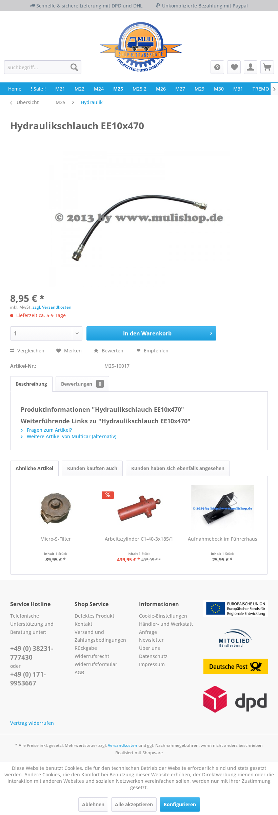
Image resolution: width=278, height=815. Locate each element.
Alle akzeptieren (134, 804)
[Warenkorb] (267, 67)
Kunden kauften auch (92, 468)
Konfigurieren (180, 804)
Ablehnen (93, 804)
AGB (79, 672)
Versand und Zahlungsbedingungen (100, 636)
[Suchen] (74, 67)
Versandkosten (122, 745)
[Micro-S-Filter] (55, 508)
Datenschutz (153, 656)
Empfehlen (155, 350)
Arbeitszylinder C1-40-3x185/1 (139, 539)
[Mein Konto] (250, 67)
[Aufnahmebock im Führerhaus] (222, 508)
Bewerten (112, 350)
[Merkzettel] (234, 67)
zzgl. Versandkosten (52, 307)
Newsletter (151, 640)
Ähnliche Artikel (34, 468)
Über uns (149, 648)
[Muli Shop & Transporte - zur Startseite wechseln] (141, 47)
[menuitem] (42, 67)
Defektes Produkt (94, 616)
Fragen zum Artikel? (48, 430)
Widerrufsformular (96, 664)
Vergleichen (30, 350)
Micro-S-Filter (55, 539)
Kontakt (83, 624)
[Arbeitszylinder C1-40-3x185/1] (139, 508)
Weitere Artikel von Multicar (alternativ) (70, 436)
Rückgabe (86, 648)
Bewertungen (81, 384)
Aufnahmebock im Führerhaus (222, 539)
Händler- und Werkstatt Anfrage (166, 628)
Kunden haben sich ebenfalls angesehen (177, 468)
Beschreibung (31, 384)
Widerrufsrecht (92, 656)
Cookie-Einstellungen (163, 616)
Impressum (152, 664)
